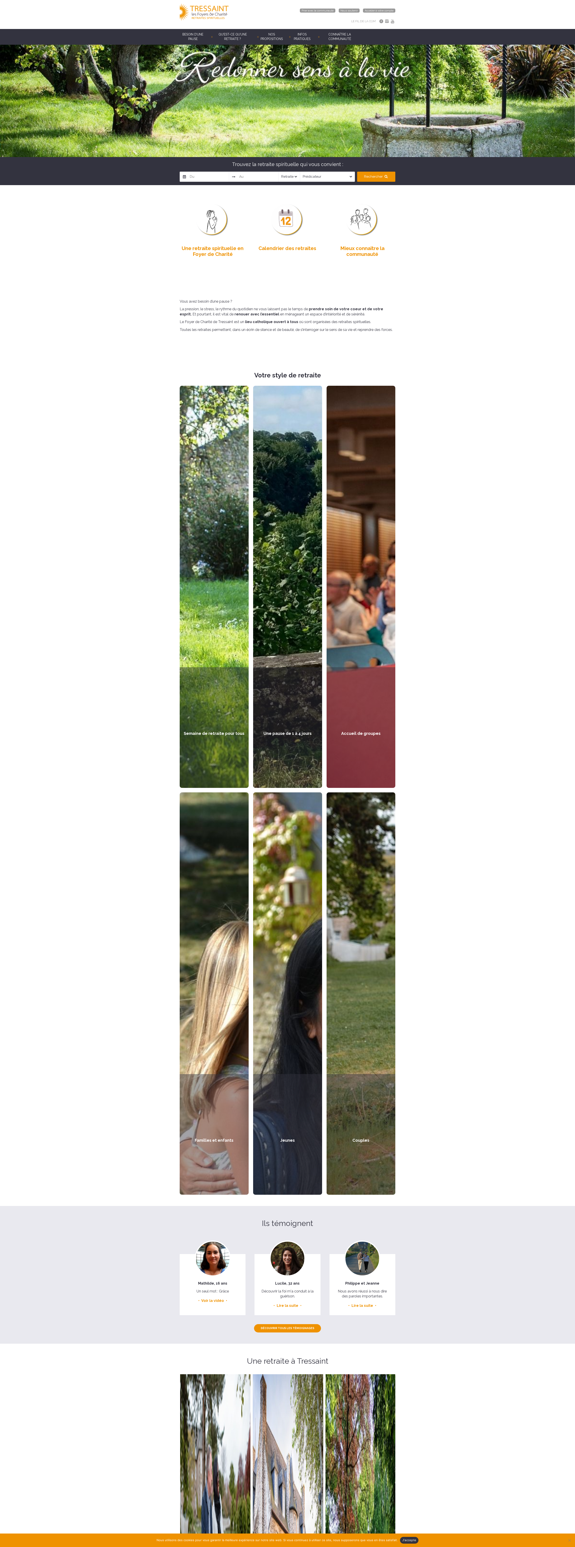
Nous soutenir (349, 10)
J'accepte (409, 1540)
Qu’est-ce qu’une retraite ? (233, 37)
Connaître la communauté (339, 37)
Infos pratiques (302, 37)
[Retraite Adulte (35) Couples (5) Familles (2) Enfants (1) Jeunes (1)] (289, 177)
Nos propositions (272, 37)
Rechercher (374, 177)
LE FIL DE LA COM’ (363, 21)
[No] (569, 1540)
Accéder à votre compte (379, 10)
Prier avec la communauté (318, 10)
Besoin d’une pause (192, 37)
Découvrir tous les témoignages (287, 1328)
